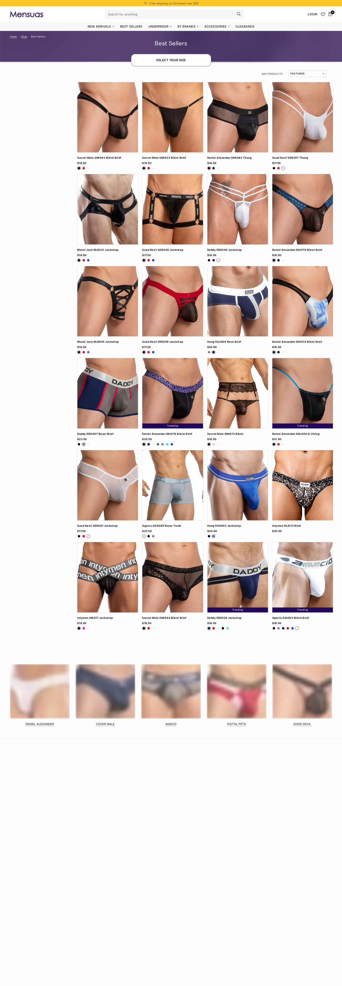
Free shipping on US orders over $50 (174, 3)
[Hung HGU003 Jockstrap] (237, 485)
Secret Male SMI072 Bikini (225, 434)
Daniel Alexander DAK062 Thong (229, 157)
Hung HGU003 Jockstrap (224, 525)
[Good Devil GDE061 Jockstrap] (107, 485)
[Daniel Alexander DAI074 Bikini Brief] (302, 301)
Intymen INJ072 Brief (286, 525)
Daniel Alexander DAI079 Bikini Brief (297, 250)
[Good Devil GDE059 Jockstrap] (172, 301)
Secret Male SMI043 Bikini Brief (99, 157)
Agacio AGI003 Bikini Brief (290, 618)
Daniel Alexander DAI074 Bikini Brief (297, 341)
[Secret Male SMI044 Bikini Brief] (172, 577)
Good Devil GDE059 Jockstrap (162, 341)
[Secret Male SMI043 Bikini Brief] (107, 117)
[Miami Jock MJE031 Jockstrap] (107, 209)
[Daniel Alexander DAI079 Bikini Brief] (302, 209)
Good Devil (302, 724)
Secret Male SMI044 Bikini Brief (164, 618)
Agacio (170, 724)
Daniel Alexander (40, 724)
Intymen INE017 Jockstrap (95, 618)
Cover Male (105, 724)
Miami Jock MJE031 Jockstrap (98, 250)
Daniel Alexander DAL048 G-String (295, 434)
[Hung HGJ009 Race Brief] (237, 301)
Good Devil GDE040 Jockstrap (162, 250)
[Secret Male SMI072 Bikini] (237, 393)
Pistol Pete (236, 724)
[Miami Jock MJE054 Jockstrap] (107, 301)
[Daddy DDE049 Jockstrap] (237, 209)
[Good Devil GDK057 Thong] (302, 117)
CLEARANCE (245, 26)
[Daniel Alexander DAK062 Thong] (237, 117)
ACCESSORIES (215, 26)
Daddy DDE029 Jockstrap (224, 618)
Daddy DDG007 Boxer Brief (95, 434)
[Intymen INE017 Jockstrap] (107, 577)
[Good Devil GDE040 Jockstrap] (172, 209)
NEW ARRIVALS (99, 26)
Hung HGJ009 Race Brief (224, 341)
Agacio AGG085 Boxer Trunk (161, 525)
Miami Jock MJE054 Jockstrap (98, 341)
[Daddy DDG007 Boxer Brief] (107, 393)
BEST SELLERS (131, 26)
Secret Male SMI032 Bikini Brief (164, 157)
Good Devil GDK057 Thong (290, 157)
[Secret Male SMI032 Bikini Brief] (172, 117)
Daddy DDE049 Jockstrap (224, 250)
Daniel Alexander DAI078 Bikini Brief (167, 434)
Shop (24, 36)
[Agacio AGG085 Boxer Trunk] (172, 485)
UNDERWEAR (158, 26)
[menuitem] (101, 26)
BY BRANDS (187, 26)
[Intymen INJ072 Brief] (302, 485)
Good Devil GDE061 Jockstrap (97, 525)
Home (13, 36)
